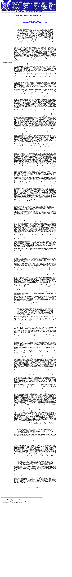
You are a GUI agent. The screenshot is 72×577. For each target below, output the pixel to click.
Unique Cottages (19, 15)
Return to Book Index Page (35, 487)
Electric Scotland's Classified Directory (32, 15)
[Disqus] (22, 521)
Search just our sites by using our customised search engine (28, 11)
